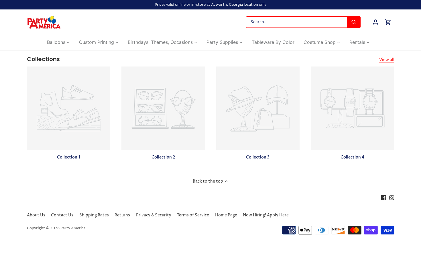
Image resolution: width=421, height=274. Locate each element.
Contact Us (62, 215)
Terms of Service (193, 215)
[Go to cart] (388, 22)
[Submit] (353, 22)
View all (386, 59)
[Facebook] (383, 197)
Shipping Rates (94, 215)
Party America (73, 228)
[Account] (375, 22)
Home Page (226, 215)
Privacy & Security (153, 215)
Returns (122, 215)
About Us (36, 215)
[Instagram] (391, 197)
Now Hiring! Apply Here (266, 215)
